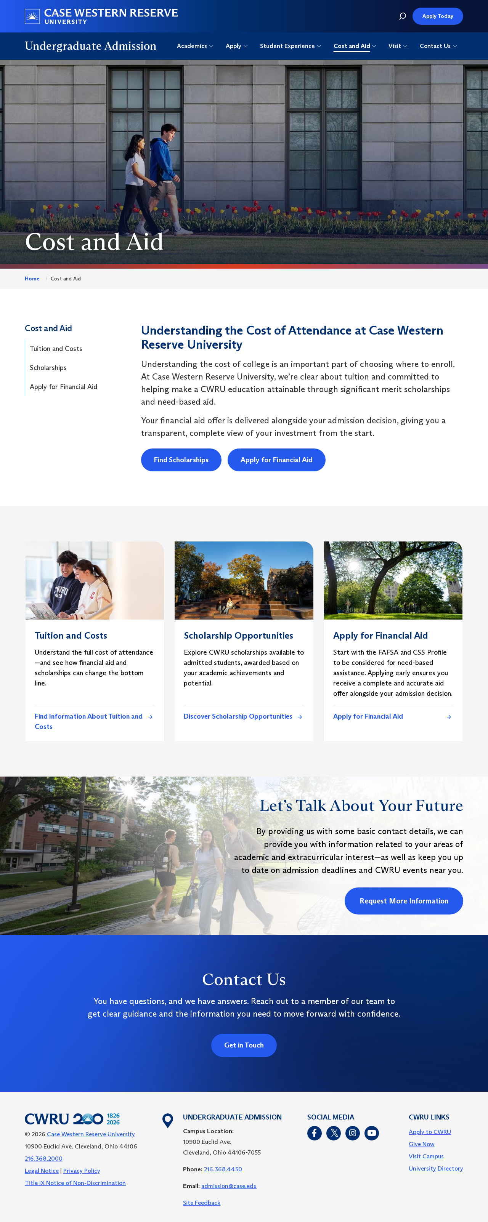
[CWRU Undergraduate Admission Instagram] (352, 1133)
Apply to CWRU (430, 1132)
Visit (394, 46)
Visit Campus (426, 1156)
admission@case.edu (229, 1186)
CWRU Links (429, 1117)
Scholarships (48, 368)
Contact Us (435, 46)
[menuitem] (436, 1132)
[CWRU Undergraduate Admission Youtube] (371, 1133)
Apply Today (437, 16)
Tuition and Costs (56, 348)
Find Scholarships (181, 459)
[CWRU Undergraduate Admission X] (333, 1133)
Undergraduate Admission (91, 46)
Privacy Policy (81, 1170)
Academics (192, 46)
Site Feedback (201, 1202)
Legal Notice (42, 1170)
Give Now (422, 1144)
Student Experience (287, 46)
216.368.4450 (223, 1169)
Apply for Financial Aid (63, 387)
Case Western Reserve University (91, 1134)
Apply (233, 46)
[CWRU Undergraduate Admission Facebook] (314, 1133)
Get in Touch (244, 1045)
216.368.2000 (44, 1158)
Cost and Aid (352, 46)
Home (32, 278)
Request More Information (404, 900)
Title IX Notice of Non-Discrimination (75, 1183)
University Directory (436, 1168)
